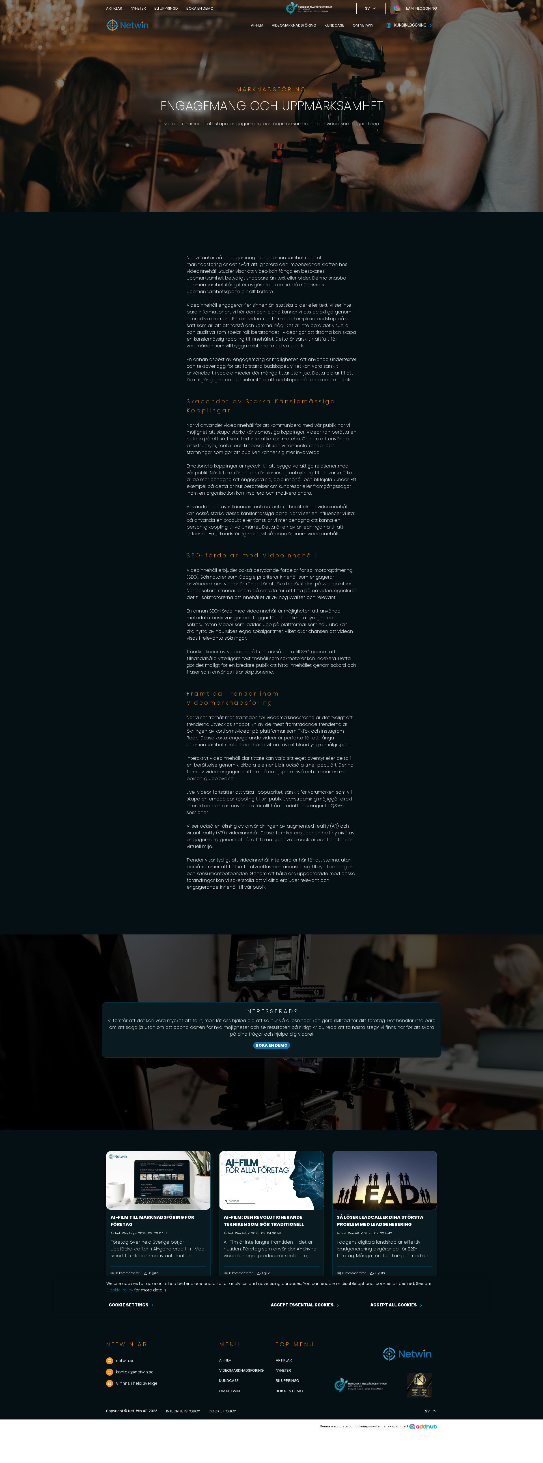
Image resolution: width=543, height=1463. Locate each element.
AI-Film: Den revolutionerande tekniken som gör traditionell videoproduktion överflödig (264, 1224)
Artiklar (114, 8)
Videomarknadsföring (294, 25)
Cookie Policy (222, 1411)
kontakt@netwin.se (135, 1372)
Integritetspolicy (183, 1411)
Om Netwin (363, 25)
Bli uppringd (166, 8)
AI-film (257, 25)
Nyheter (138, 8)
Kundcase (334, 25)
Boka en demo (200, 8)
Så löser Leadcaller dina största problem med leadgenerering (380, 1221)
